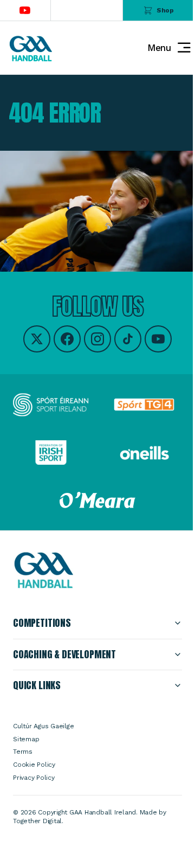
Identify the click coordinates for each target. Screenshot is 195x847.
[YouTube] (158, 338)
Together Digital (37, 821)
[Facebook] (67, 338)
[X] (36, 338)
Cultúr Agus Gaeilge (43, 726)
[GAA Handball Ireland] (30, 48)
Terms (22, 751)
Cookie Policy (34, 764)
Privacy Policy (34, 777)
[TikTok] (127, 338)
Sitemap (26, 739)
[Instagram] (97, 338)
